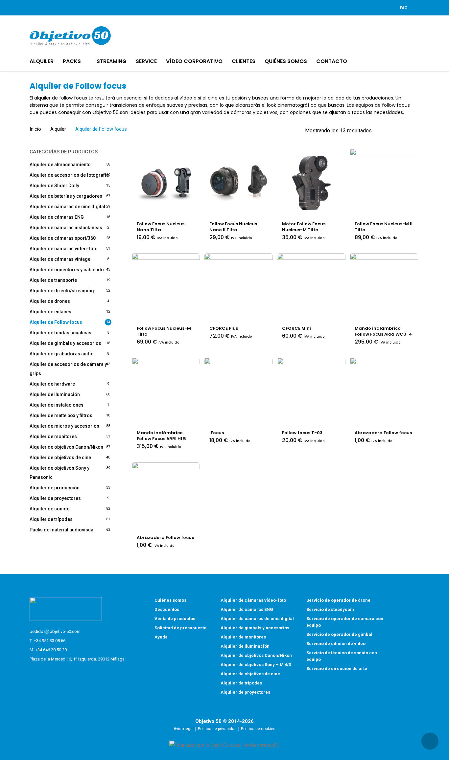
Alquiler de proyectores (55, 498)
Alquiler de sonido (50, 508)
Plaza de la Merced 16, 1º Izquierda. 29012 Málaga (77, 659)
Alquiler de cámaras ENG (57, 217)
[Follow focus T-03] (311, 392)
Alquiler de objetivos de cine (60, 457)
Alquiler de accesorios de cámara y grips (68, 369)
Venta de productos (174, 618)
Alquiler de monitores (53, 436)
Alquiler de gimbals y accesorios (65, 343)
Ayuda (161, 637)
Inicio (35, 129)
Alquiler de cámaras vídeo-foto (64, 248)
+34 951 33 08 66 (49, 640)
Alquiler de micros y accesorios (64, 426)
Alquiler (58, 129)
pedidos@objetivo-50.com (55, 631)
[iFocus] (238, 392)
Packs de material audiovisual (62, 529)
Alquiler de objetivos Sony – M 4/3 (256, 664)
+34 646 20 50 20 (51, 649)
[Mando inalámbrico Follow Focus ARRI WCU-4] (384, 287)
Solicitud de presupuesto (180, 627)
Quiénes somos (170, 600)
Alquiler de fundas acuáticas (60, 332)
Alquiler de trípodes (51, 519)
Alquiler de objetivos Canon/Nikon (66, 447)
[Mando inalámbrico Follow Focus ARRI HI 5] (166, 392)
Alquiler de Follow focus (56, 322)
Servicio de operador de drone (338, 600)
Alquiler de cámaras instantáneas (66, 227)
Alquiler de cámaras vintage (60, 259)
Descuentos (166, 609)
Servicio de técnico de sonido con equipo (341, 656)
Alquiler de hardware (52, 384)
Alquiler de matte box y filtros (61, 415)
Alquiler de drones (50, 301)
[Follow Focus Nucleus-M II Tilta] (384, 183)
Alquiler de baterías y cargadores (66, 196)
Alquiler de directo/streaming (62, 290)
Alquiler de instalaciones (56, 405)
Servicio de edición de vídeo (336, 643)
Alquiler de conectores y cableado (67, 269)
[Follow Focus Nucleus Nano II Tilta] (238, 183)
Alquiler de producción (55, 487)
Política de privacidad (217, 728)
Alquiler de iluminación (55, 394)
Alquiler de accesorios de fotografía (69, 175)
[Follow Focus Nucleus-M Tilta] (166, 287)
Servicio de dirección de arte (336, 668)
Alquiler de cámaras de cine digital (67, 206)
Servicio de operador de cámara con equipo (344, 622)
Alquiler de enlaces (50, 311)
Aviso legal (184, 728)
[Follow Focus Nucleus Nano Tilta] (166, 183)
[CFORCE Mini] (311, 287)
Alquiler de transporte (53, 280)
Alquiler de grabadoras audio (62, 353)
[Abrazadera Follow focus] (384, 392)
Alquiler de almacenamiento (60, 164)
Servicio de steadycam (330, 609)
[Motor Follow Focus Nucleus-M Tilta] (311, 183)
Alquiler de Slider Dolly (54, 185)
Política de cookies (258, 728)
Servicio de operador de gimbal (339, 634)
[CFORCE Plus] (238, 287)
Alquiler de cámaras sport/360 (63, 238)
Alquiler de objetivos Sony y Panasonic (59, 472)
